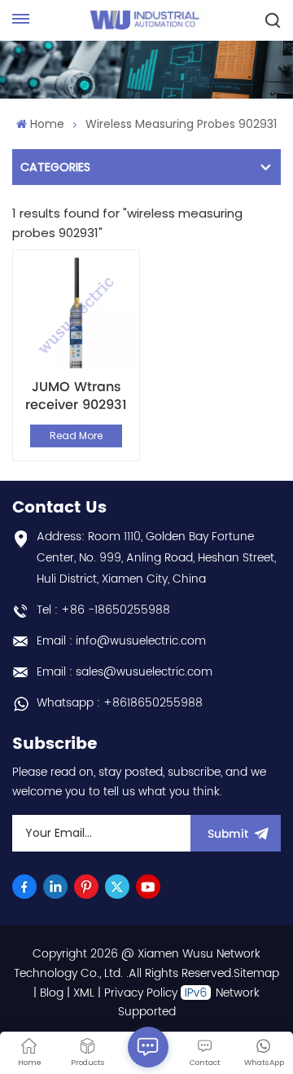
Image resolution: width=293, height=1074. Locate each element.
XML (83, 993)
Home (46, 124)
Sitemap (256, 973)
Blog (51, 993)
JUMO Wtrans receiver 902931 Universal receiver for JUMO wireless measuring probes (76, 396)
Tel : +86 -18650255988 (103, 610)
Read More (76, 435)
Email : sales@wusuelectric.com (124, 671)
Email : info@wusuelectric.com (121, 641)
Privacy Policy (140, 993)
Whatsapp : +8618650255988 (120, 702)
